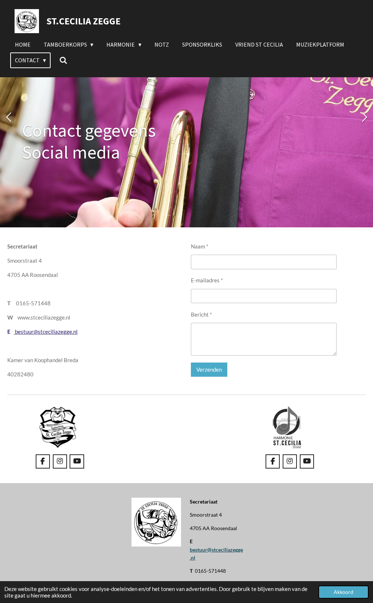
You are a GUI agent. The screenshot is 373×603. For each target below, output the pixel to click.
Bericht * (201, 314)
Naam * (199, 246)
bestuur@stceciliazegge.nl (46, 331)
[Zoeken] (63, 60)
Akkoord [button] (343, 592)
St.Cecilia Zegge (83, 21)
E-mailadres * (207, 280)
